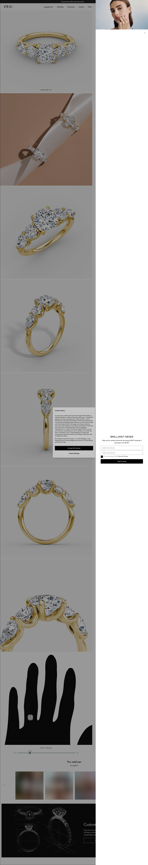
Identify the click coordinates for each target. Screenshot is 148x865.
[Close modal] (74, 432)
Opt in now (121, 461)
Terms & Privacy (123, 456)
